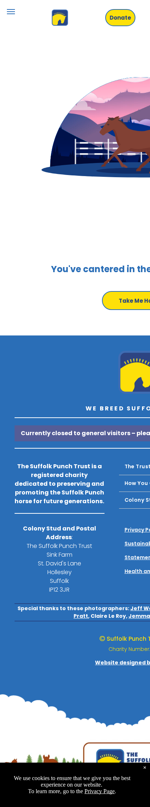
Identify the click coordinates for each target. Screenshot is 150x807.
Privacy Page (99, 791)
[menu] (11, 11)
